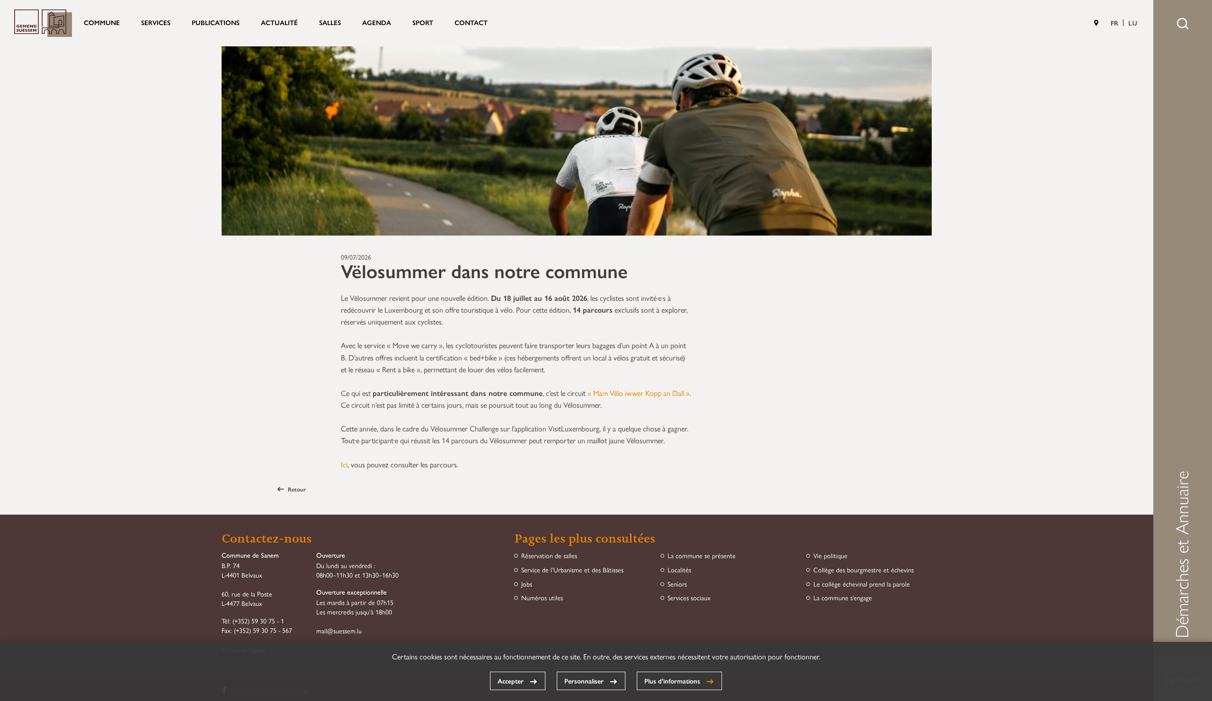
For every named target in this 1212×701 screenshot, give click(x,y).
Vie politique (830, 556)
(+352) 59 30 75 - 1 (258, 620)
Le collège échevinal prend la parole (861, 584)
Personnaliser (584, 680)
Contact (471, 22)
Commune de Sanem (43, 23)
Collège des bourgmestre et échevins (863, 570)
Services (155, 22)
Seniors (677, 584)
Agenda (376, 22)
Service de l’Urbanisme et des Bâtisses (572, 570)
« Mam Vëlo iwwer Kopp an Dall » (639, 392)
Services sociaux (689, 598)
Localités (679, 570)
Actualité (279, 22)
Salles (330, 22)
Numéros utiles (542, 598)
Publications (216, 22)
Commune (102, 22)
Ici (344, 464)
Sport (422, 22)
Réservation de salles (549, 556)
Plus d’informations (672, 680)
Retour (297, 489)
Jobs (526, 584)
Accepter (511, 680)
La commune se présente (702, 556)
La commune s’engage (842, 598)
